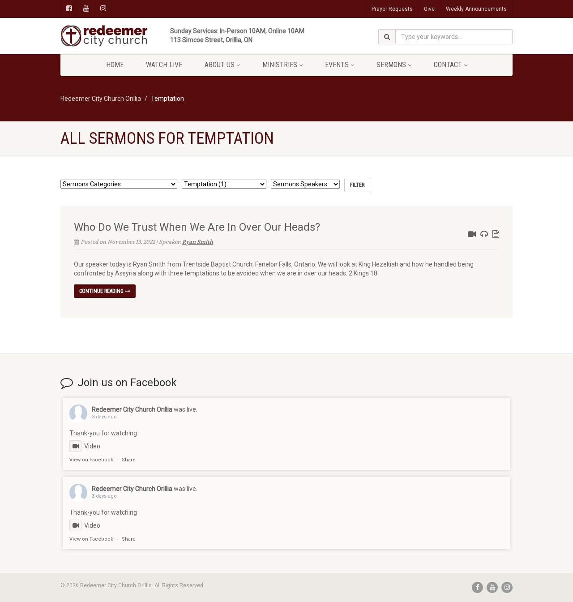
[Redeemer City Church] (131, 36)
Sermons (391, 64)
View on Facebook (91, 460)
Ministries (279, 64)
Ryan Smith (197, 241)
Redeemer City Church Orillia (132, 409)
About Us (220, 64)
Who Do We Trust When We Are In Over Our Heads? (197, 227)
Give (429, 9)
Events (337, 64)
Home (115, 64)
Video (92, 446)
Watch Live (164, 64)
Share (129, 460)
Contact (448, 64)
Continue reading (102, 291)
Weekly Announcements (476, 9)
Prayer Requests (392, 9)
